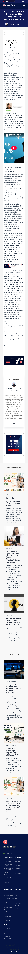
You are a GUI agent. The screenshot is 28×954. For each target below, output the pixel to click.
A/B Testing (7, 880)
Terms (13, 951)
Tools (16, 908)
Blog (16, 898)
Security (17, 905)
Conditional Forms (9, 914)
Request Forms (8, 904)
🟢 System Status (7, 853)
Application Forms (9, 898)
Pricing (6, 872)
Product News (7, 936)
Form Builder (7, 861)
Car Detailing (18, 873)
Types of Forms (8, 893)
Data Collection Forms (8, 910)
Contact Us (7, 928)
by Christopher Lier (16, 24)
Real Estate (18, 865)
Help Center (18, 893)
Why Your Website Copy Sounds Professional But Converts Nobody (13, 621)
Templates (17, 900)
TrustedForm (7, 874)
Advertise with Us (8, 938)
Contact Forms (8, 907)
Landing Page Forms (7, 917)
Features (6, 882)
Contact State (7, 877)
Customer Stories (8, 931)
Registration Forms (7, 901)
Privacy (18, 951)
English (6, 1)
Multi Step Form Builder (8, 865)
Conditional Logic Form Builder (8, 869)
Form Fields (18, 903)
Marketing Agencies (17, 862)
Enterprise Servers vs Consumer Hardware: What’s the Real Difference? (14, 688)
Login (22, 1)
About (5, 933)
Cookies (8, 951)
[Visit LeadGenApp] (9, 5)
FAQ (16, 895)
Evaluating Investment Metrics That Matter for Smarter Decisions (14, 752)
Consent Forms (8, 920)
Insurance (17, 870)
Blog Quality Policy (19, 911)
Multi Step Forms (8, 895)
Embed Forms (7, 885)
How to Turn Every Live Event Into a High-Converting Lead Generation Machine (13, 502)
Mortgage (17, 868)
